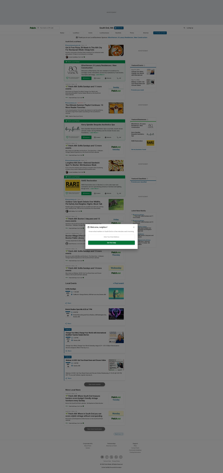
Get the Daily (111, 243)
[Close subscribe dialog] (134, 227)
